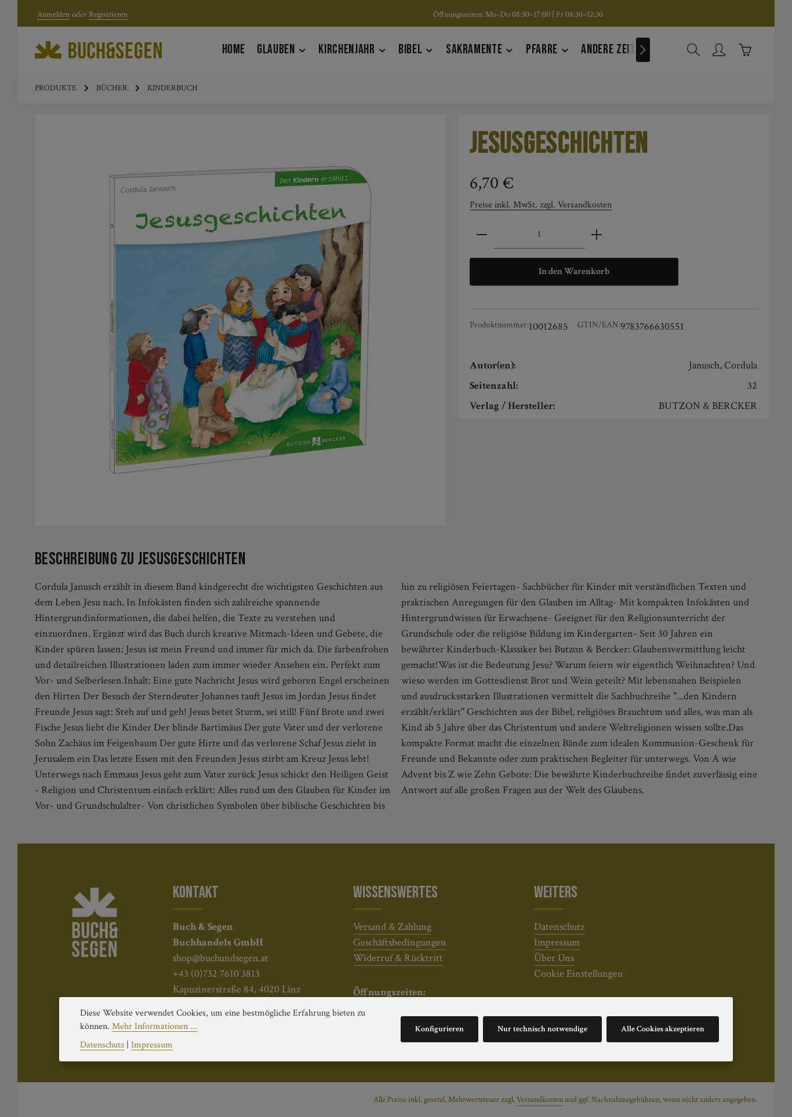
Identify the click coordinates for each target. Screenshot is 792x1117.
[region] (240, 320)
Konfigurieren (439, 1029)
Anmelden (53, 14)
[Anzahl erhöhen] (596, 235)
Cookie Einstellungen (578, 973)
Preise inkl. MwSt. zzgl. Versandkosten (541, 205)
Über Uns (554, 958)
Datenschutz (559, 926)
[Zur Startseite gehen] (98, 50)
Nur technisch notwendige (542, 1029)
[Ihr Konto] (719, 49)
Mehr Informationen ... (154, 1026)
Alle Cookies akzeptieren (662, 1029)
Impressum (557, 942)
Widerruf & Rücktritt (398, 958)
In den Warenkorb (574, 271)
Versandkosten (540, 1099)
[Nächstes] (643, 50)
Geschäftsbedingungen (399, 942)
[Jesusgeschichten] (240, 320)
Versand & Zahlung (392, 926)
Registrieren (108, 14)
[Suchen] (693, 49)
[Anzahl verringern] (482, 235)
